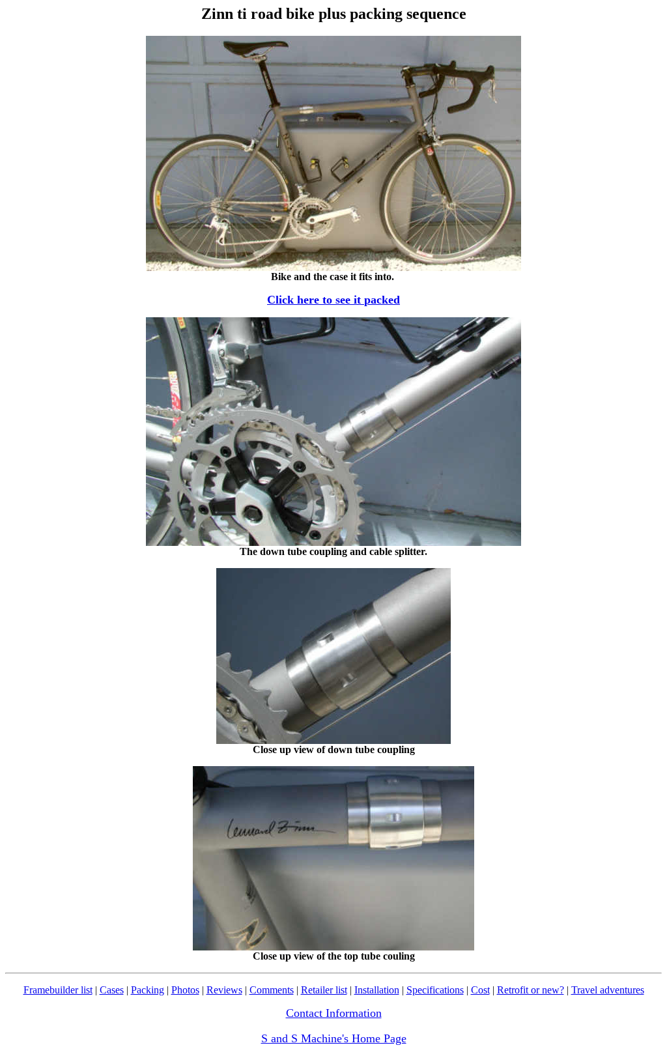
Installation (376, 989)
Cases (112, 989)
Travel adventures (607, 989)
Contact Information (334, 1013)
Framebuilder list (57, 989)
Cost (480, 989)
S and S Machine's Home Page (333, 1038)
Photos (185, 989)
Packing (147, 989)
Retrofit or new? (530, 989)
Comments (271, 989)
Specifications (435, 989)
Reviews (224, 989)
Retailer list (324, 989)
